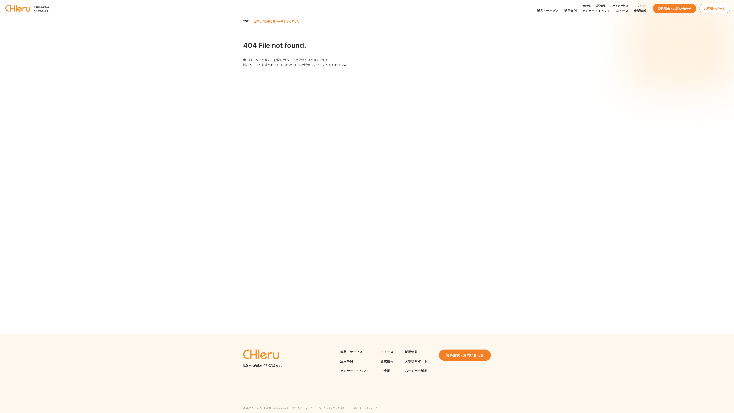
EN (644, 5)
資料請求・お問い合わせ (674, 9)
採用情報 (600, 5)
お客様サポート (714, 9)
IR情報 (587, 5)
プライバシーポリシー (303, 408)
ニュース (387, 352)
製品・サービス (548, 11)
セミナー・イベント (596, 11)
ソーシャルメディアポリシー (334, 408)
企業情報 (640, 11)
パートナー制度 (619, 5)
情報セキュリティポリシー (366, 408)
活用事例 (570, 11)
